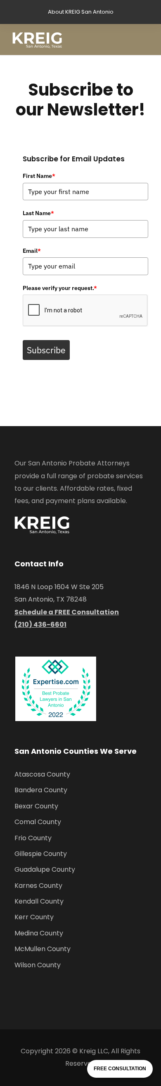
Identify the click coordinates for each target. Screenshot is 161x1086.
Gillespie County (40, 853)
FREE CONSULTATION (120, 1069)
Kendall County (39, 901)
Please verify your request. (60, 288)
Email (32, 250)
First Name (39, 176)
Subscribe (46, 350)
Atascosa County (42, 774)
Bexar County (36, 806)
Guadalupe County (44, 869)
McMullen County (42, 949)
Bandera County (40, 790)
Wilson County (37, 965)
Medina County (38, 933)
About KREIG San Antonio (81, 12)
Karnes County (38, 885)
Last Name (38, 213)
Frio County (33, 838)
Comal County (37, 822)
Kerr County (34, 917)
